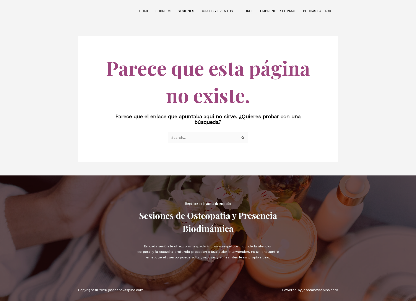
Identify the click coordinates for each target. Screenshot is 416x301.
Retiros (246, 11)
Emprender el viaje (278, 11)
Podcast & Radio (318, 11)
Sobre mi (163, 11)
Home (144, 11)
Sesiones (186, 11)
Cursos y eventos (217, 11)
